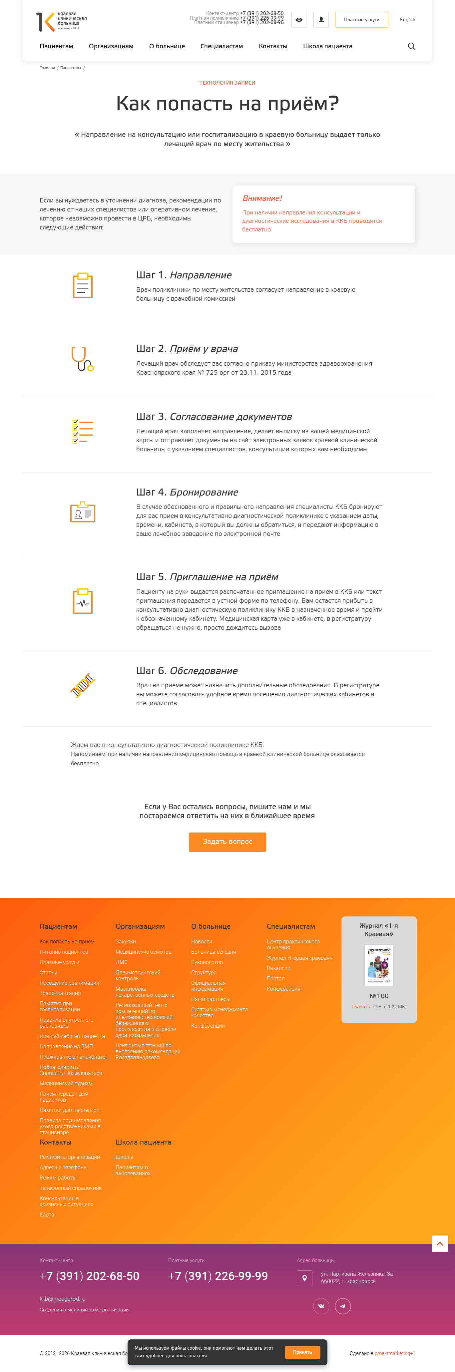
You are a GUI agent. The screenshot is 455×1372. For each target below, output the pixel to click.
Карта (47, 1214)
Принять (302, 1352)
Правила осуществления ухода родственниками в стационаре (70, 1126)
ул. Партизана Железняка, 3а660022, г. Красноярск (357, 1278)
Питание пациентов (64, 952)
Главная (47, 68)
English (407, 20)
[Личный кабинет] (321, 20)
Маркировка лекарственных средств (145, 992)
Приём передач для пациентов (64, 1097)
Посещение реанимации (69, 983)
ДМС (122, 962)
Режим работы (58, 1178)
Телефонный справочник (71, 1188)
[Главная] (61, 23)
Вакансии (278, 968)
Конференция (283, 989)
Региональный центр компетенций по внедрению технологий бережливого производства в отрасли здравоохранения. (146, 1020)
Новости (201, 941)
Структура (204, 972)
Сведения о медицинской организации (84, 1310)
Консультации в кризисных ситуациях (66, 1201)
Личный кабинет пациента (72, 1036)
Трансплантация (60, 993)
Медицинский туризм (66, 1083)
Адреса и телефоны (64, 1167)
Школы (124, 1157)
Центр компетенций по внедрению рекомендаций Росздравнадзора (148, 1051)
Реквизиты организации (70, 1157)
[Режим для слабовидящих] (299, 20)
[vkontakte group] (321, 1306)
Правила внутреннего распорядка (67, 1023)
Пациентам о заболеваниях (133, 1170)
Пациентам (70, 68)
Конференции (208, 1026)
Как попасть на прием (67, 941)
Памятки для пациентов (70, 1110)
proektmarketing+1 (395, 1353)
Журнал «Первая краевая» (299, 958)
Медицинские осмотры (144, 952)
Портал (276, 978)
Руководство (207, 962)
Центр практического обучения (293, 944)
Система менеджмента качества (219, 1012)
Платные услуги (361, 20)
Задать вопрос (227, 842)
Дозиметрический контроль (138, 975)
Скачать (360, 1006)
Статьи (48, 972)
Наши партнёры (210, 999)
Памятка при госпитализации (60, 1006)
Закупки (126, 941)
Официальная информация (208, 986)
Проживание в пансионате (72, 1057)
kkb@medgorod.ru (62, 1298)
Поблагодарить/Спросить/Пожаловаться (71, 1070)
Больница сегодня (213, 952)
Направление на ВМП (66, 1046)
